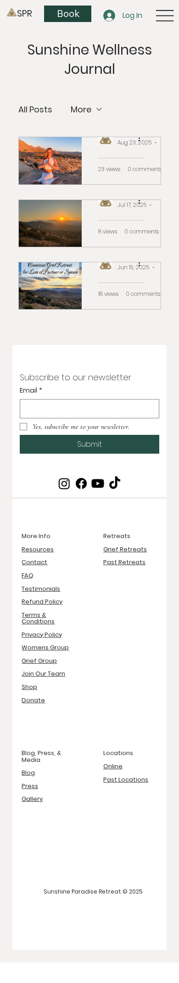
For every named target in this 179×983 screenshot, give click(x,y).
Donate (33, 700)
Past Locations (125, 779)
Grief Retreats (125, 549)
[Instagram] (64, 483)
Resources (38, 549)
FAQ (28, 575)
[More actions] (142, 138)
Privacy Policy (42, 634)
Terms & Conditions (38, 618)
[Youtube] (97, 483)
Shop (29, 687)
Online (113, 766)
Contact (34, 562)
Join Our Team (43, 673)
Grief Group (39, 660)
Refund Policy (42, 601)
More (81, 109)
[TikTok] (114, 483)
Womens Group (45, 647)
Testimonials (41, 588)
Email (31, 390)
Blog (28, 772)
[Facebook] (81, 483)
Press (30, 786)
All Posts (35, 109)
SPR (24, 13)
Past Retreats (124, 562)
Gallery (32, 798)
